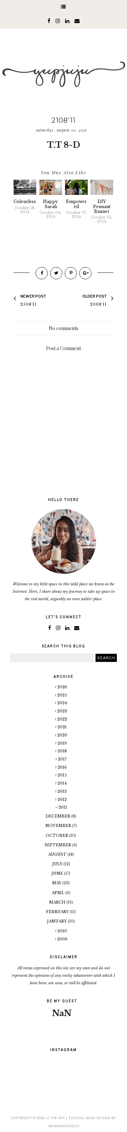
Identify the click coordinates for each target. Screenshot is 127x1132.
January (57, 921)
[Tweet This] (56, 273)
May (57, 883)
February (58, 911)
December (58, 816)
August (57, 854)
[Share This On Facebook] (42, 273)
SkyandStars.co (63, 1126)
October (57, 835)
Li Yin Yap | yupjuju (65, 1118)
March (57, 902)
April (58, 892)
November (58, 825)
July (57, 864)
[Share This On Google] (85, 273)
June (57, 873)
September (58, 845)
